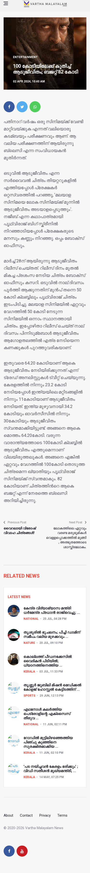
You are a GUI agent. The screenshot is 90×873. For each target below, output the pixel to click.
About (8, 815)
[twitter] (22, 106)
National (31, 618)
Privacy (45, 815)
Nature (29, 643)
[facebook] (9, 106)
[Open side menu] (6, 3)
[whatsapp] (35, 106)
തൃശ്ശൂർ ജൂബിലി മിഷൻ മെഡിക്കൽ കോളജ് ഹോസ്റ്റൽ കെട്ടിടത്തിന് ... (52, 687)
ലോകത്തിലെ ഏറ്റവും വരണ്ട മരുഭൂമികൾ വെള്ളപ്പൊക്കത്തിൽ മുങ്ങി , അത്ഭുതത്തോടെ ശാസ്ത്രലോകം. (66, 537)
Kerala (29, 671)
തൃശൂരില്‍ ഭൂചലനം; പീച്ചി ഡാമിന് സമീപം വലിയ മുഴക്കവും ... (52, 634)
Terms (62, 815)
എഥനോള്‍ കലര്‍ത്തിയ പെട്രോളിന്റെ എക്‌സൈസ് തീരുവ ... (47, 713)
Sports (29, 695)
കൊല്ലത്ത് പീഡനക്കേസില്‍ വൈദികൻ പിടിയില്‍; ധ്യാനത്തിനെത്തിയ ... (48, 660)
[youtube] (22, 851)
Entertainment (25, 57)
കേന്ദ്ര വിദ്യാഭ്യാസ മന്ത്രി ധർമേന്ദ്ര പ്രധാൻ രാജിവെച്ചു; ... (52, 610)
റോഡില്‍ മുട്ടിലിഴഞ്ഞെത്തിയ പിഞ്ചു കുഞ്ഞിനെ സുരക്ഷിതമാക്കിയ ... (48, 742)
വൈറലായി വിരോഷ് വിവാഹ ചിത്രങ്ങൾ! (20, 530)
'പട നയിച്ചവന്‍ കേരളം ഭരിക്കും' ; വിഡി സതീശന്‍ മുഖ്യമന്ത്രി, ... (51, 768)
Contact (26, 815)
